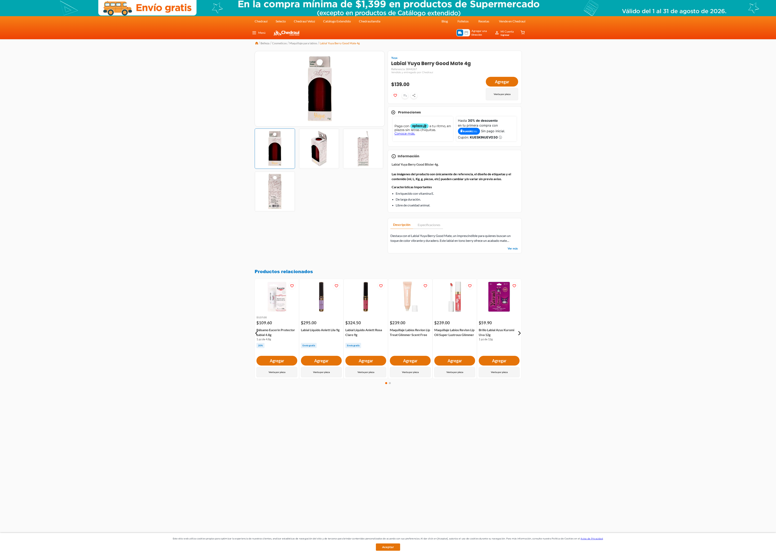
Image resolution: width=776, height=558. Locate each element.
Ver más (513, 248)
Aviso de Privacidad (592, 538)
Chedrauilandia (369, 21)
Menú (262, 32)
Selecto (281, 21)
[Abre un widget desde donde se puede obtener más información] (759, 551)
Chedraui (261, 21)
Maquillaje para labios (303, 43)
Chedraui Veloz (304, 21)
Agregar (502, 81)
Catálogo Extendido (337, 21)
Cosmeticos (279, 43)
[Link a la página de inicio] (257, 43)
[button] (257, 333)
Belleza (264, 43)
